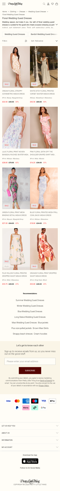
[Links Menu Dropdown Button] (4, 4)
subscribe (30, 370)
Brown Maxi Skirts (41, 328)
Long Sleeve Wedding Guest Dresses (30, 317)
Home (4, 11)
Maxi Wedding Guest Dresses (24, 322)
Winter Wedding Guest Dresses (30, 306)
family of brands (46, 380)
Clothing (13, 11)
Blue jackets (43, 322)
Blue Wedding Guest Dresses (30, 311)
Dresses (22, 11)
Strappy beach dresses (23, 334)
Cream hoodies (40, 334)
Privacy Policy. (44, 386)
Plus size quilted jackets (21, 328)
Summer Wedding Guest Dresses (30, 300)
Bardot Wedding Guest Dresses (44, 34)
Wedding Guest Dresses (37, 11)
